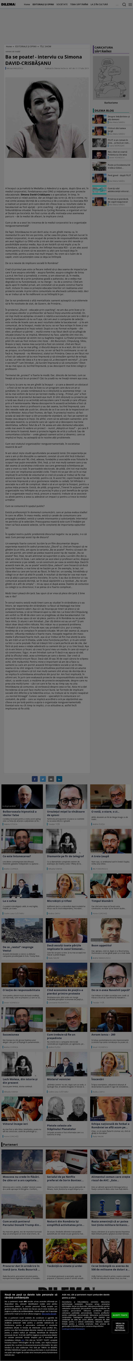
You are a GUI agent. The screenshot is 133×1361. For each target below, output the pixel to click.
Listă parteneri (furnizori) (73, 1329)
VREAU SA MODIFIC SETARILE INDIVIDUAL (120, 1327)
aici (22, 1340)
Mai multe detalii (49, 1314)
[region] (66, 1325)
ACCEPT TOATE (120, 1315)
